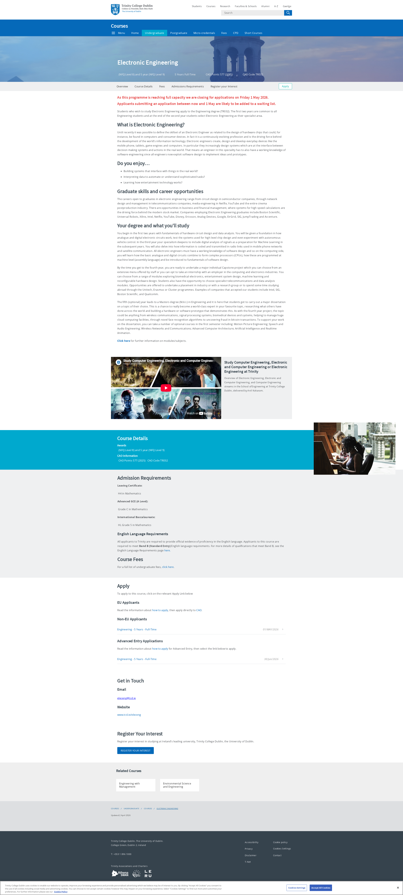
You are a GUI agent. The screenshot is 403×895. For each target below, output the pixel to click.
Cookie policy (280, 842)
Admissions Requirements (188, 86)
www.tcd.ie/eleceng (129, 714)
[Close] (397, 887)
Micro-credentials (204, 33)
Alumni (265, 6)
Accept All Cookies (320, 887)
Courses (210, 6)
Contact (277, 855)
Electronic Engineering (167, 808)
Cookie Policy (60, 891)
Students (197, 6)
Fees (224, 33)
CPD (235, 33)
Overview (122, 86)
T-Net (248, 861)
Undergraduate (154, 33)
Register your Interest (224, 86)
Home (135, 33)
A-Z (276, 6)
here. (167, 550)
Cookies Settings (282, 848)
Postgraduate (178, 33)
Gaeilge (287, 6)
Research (225, 6)
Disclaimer (250, 855)
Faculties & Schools (246, 6)
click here (168, 567)
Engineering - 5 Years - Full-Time (136, 629)
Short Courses (253, 33)
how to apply (160, 610)
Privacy (249, 848)
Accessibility (251, 842)
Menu (121, 33)
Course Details (144, 86)
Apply (285, 86)
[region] (201, 888)
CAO (199, 610)
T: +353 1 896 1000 (121, 853)
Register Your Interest (135, 750)
